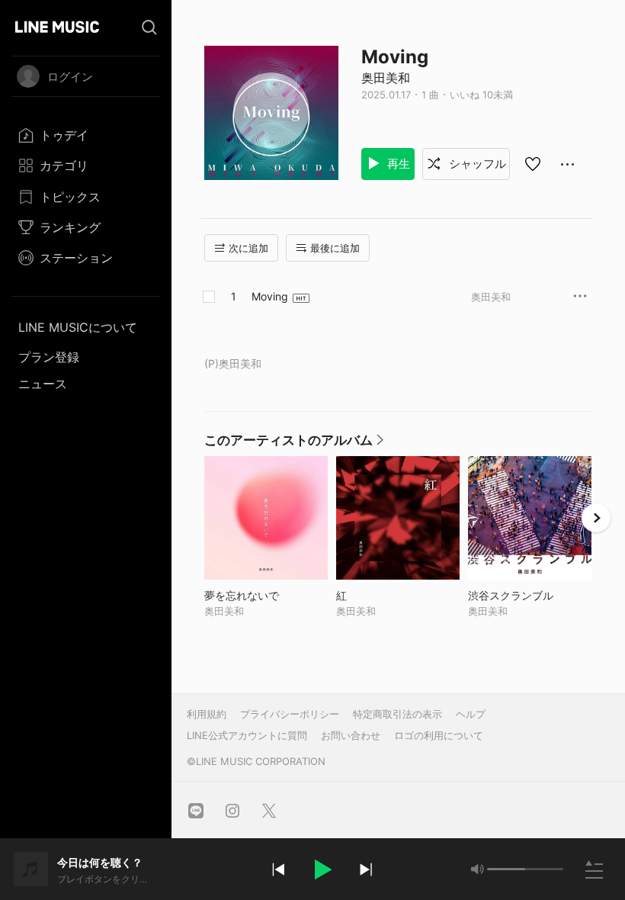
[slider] (506, 869)
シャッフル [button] (476, 163)
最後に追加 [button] (335, 248)
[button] (321, 869)
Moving (270, 296)
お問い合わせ (350, 735)
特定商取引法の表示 (397, 714)
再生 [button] (397, 163)
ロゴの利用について (438, 735)
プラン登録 (48, 357)
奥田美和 (385, 77)
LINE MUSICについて (77, 327)
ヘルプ (471, 714)
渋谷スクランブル (529, 595)
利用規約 (206, 714)
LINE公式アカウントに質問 (247, 735)
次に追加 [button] (248, 248)
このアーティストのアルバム (294, 444)
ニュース (42, 383)
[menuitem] (85, 135)
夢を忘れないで (266, 595)
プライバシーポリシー (289, 714)
